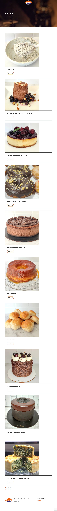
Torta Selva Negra (13, 386)
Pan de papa (11, 340)
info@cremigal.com (16, 501)
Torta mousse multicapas (16, 432)
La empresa (15, 2)
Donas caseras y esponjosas (17, 201)
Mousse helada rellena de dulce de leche (21, 113)
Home (12, 2)
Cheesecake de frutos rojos (17, 155)
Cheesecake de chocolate (16, 247)
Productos (19, 2)
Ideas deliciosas (36, 2)
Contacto (41, 2)
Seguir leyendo (10, 73)
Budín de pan (11, 294)
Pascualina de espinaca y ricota (18, 478)
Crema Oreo (11, 69)
